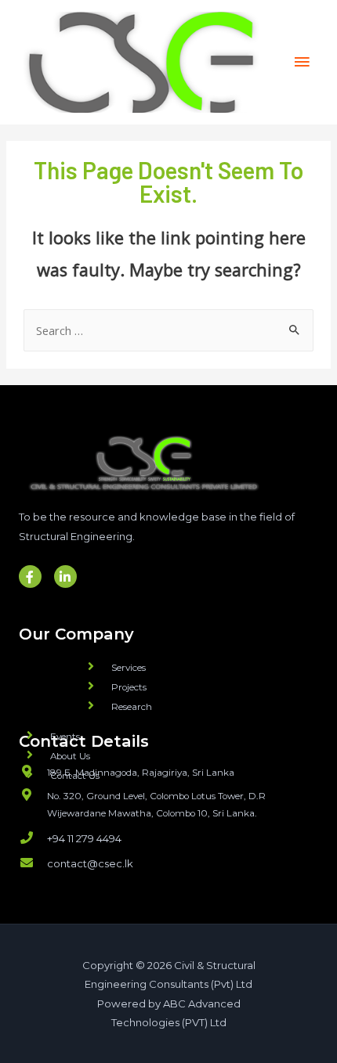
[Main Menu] (301, 61)
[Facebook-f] (30, 576)
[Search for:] (168, 330)
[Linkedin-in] (65, 576)
